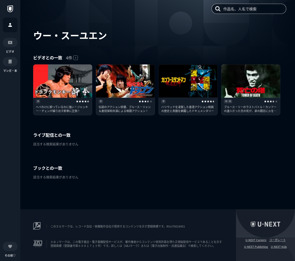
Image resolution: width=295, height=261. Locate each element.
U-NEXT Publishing (256, 247)
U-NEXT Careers (255, 240)
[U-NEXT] (10, 8)
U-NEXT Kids (279, 247)
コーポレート (277, 240)
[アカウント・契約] (10, 25)
